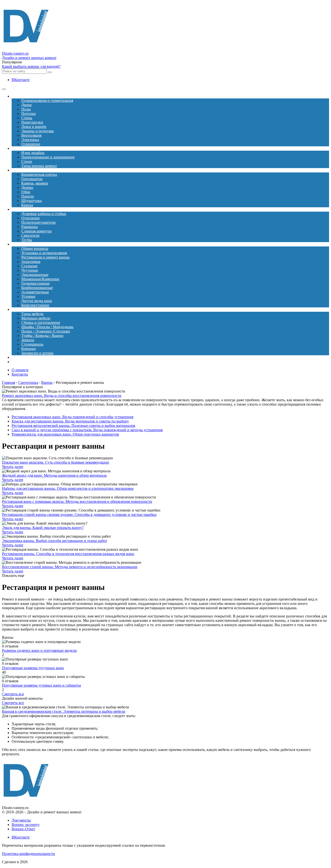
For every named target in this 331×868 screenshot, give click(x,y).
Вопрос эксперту (26, 825)
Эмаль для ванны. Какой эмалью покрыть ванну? (43, 528)
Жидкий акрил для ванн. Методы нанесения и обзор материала (54, 475)
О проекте (20, 370)
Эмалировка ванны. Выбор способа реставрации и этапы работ (54, 541)
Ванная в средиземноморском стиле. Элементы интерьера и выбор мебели (63, 711)
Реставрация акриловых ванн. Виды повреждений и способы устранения (72, 417)
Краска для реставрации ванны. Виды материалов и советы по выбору (70, 421)
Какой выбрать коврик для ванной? (31, 66)
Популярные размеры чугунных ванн (33, 668)
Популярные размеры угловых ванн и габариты (41, 685)
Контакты (20, 374)
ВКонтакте (21, 80)
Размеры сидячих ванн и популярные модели (39, 650)
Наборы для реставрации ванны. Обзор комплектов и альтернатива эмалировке (68, 488)
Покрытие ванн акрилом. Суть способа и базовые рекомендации (55, 462)
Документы (21, 820)
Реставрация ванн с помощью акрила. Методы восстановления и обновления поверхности (77, 501)
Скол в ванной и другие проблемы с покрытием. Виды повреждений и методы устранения (87, 430)
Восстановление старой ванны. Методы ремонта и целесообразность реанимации (69, 567)
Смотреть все (13, 694)
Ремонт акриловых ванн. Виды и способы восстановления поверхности (61, 395)
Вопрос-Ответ (23, 829)
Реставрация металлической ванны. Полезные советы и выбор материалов (73, 425)
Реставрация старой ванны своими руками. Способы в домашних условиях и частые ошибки (79, 514)
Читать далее (12, 467)
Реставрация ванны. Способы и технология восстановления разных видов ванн (68, 554)
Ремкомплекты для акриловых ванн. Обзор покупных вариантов (65, 434)
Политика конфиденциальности (28, 854)
